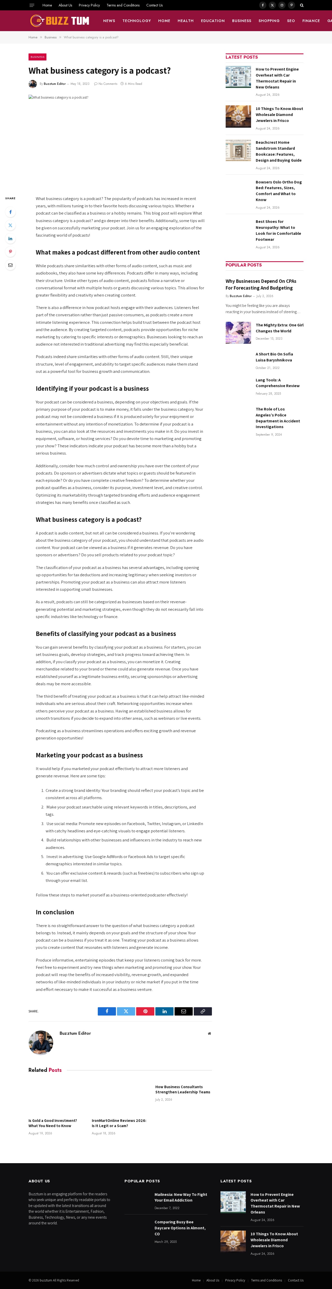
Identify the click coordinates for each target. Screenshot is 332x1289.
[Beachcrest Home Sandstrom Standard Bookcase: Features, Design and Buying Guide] (238, 150)
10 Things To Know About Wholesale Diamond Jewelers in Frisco (279, 114)
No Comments (108, 83)
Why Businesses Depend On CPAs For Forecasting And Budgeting (261, 284)
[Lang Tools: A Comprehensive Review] (238, 388)
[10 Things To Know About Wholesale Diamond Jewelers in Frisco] (238, 116)
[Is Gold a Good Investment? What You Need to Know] (57, 1097)
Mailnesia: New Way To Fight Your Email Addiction (181, 1197)
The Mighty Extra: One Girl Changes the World (279, 328)
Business (241, 20)
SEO (291, 20)
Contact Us (154, 5)
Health (186, 20)
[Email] (10, 265)
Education (213, 20)
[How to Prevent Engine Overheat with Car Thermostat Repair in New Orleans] (238, 77)
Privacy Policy (89, 5)
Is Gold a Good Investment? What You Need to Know (53, 1123)
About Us (65, 5)
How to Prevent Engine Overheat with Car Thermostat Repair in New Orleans (277, 78)
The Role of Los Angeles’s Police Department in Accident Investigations (278, 418)
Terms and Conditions (123, 5)
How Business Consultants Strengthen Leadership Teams (182, 1089)
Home (47, 5)
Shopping (269, 20)
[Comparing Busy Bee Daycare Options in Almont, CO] (137, 1230)
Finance (311, 20)
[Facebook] (10, 212)
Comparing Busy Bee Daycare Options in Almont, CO (180, 1228)
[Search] (301, 5)
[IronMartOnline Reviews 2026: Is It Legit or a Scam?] (120, 1097)
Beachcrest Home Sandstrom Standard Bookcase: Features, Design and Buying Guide (279, 151)
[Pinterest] (10, 251)
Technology (136, 20)
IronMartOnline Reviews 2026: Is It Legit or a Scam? (119, 1123)
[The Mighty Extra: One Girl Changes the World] (238, 333)
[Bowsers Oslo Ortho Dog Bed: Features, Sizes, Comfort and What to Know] (238, 190)
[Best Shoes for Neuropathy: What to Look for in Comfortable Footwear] (238, 229)
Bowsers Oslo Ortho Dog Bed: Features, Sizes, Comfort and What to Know (279, 191)
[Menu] (32, 5)
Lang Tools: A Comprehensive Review (278, 383)
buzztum (46, 1280)
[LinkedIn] (10, 238)
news (109, 20)
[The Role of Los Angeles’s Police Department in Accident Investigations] (238, 417)
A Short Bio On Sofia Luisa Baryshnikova (274, 357)
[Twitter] (10, 225)
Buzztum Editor (55, 83)
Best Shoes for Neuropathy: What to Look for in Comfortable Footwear (278, 230)
